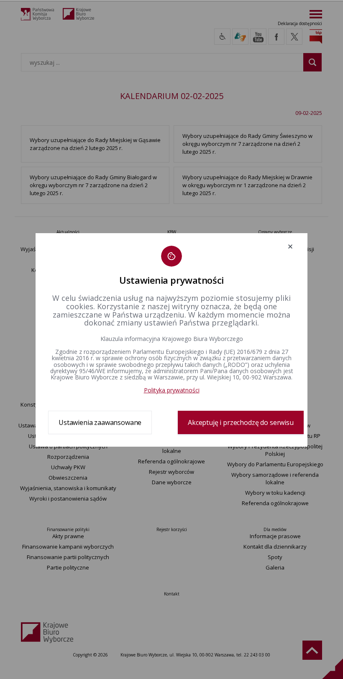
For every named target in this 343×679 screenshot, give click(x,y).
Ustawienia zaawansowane (100, 422)
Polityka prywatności (172, 390)
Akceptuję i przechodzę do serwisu (241, 422)
